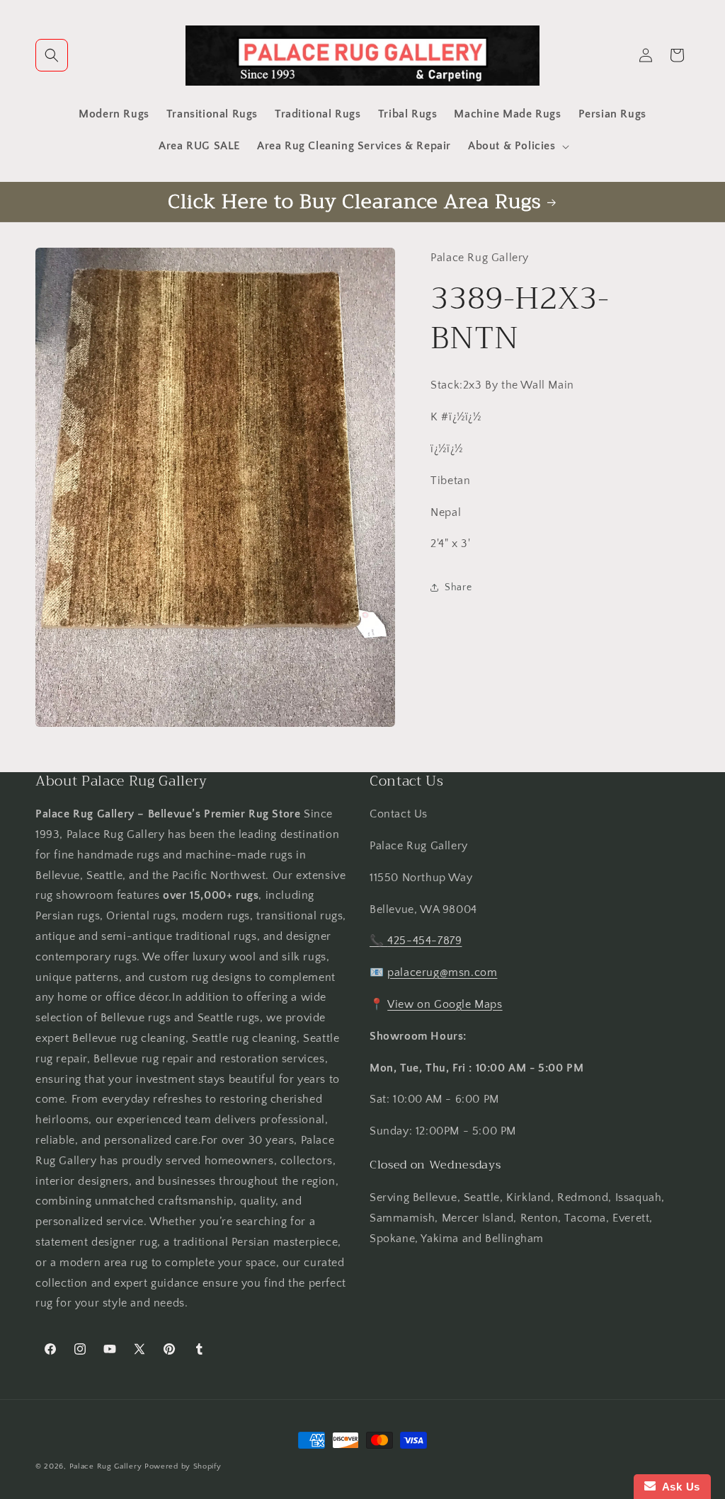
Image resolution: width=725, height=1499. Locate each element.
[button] (51, 55)
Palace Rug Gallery (105, 1466)
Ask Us (678, 1487)
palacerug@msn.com (442, 972)
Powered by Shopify (183, 1466)
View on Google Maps (444, 1004)
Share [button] (458, 587)
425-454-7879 (424, 940)
